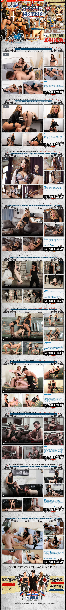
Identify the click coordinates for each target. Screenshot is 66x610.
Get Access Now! (53, 92)
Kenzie (45, 186)
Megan (45, 342)
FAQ (22, 603)
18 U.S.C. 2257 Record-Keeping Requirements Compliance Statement (33, 601)
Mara (50, 551)
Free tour (54, 36)
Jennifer (49, 342)
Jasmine (45, 394)
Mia (44, 290)
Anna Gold (46, 551)
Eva (44, 133)
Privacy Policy (18, 603)
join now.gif (54, 41)
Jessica (45, 238)
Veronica (45, 81)
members (54, 32)
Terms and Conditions (37, 603)
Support (12, 603)
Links (31, 603)
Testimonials (26, 603)
